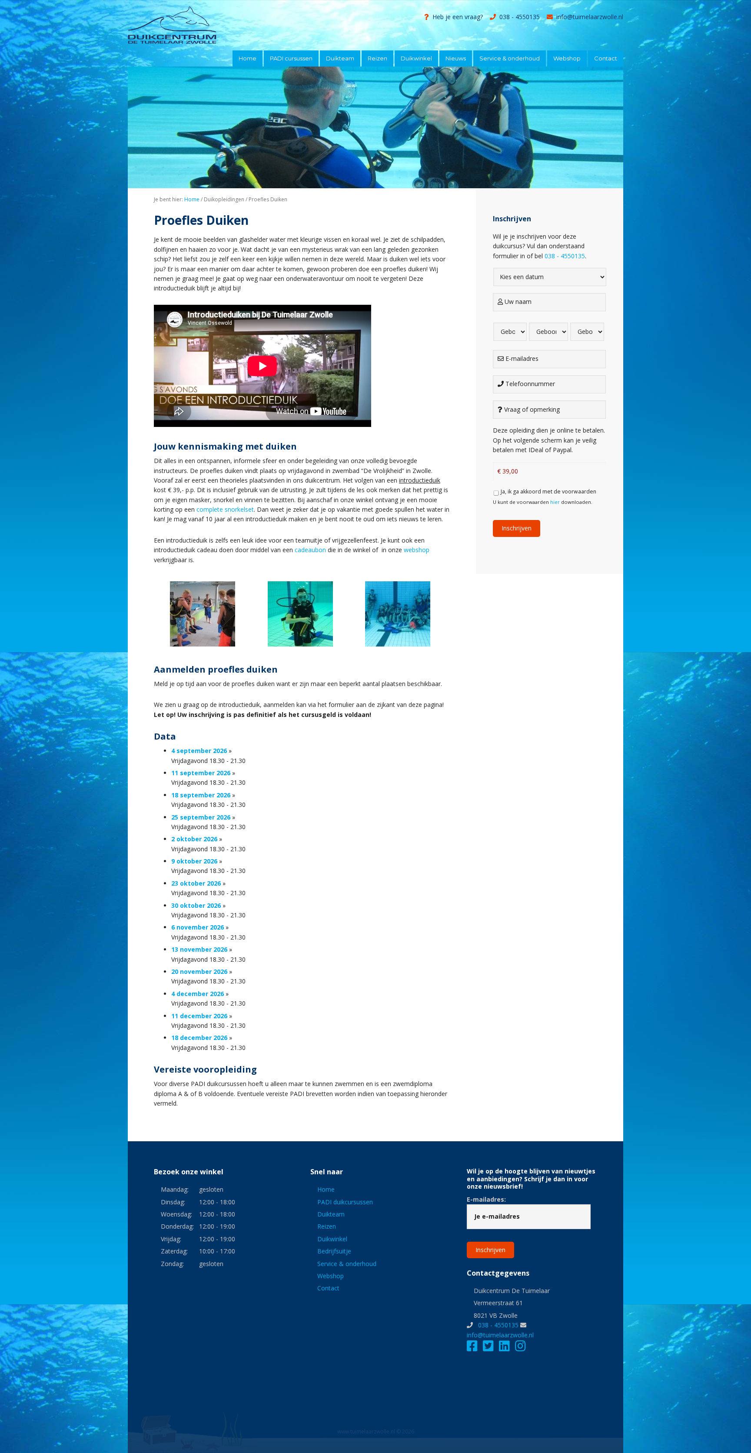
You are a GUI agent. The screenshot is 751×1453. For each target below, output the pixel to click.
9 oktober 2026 (194, 861)
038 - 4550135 (519, 17)
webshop (416, 550)
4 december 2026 (197, 994)
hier (555, 502)
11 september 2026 (200, 773)
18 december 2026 (199, 1037)
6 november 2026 (197, 927)
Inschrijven (517, 528)
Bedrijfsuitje (334, 1251)
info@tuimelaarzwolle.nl (589, 17)
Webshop (330, 1276)
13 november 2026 (199, 949)
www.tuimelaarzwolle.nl (366, 1431)
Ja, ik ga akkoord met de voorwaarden (548, 491)
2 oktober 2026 (194, 839)
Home (326, 1189)
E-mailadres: (486, 1199)
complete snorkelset (224, 509)
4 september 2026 (199, 750)
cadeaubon (310, 550)
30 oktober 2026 (196, 905)
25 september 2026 (200, 817)
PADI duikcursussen (345, 1202)
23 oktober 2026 (196, 883)
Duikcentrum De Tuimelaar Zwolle (193, 25)
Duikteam (331, 1214)
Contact (328, 1288)
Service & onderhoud (346, 1264)
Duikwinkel (332, 1239)
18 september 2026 (200, 795)
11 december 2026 (199, 1016)
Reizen (326, 1226)
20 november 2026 (199, 971)
